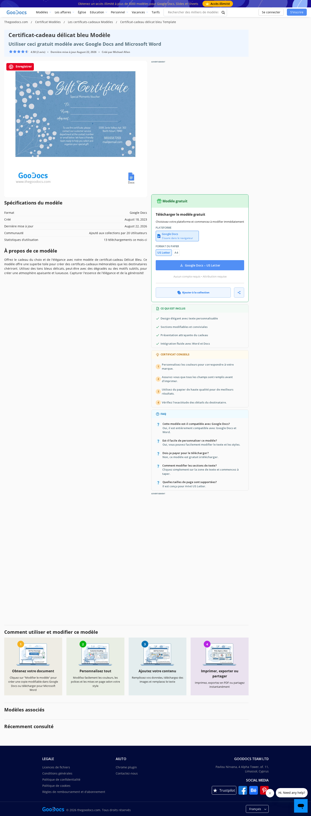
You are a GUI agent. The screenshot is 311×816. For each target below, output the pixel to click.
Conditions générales (57, 773)
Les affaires (63, 12)
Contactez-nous (127, 773)
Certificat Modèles (48, 22)
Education (97, 12)
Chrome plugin (126, 767)
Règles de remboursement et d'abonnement (73, 792)
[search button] (223, 12)
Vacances (138, 12)
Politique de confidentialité (61, 779)
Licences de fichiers (56, 767)
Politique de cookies (56, 786)
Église (82, 12)
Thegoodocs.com (16, 22)
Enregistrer (23, 66)
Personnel (118, 12)
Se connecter (271, 12)
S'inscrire (296, 12)
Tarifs (156, 12)
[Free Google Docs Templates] (17, 12)
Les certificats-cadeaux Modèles (91, 22)
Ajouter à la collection (195, 292)
